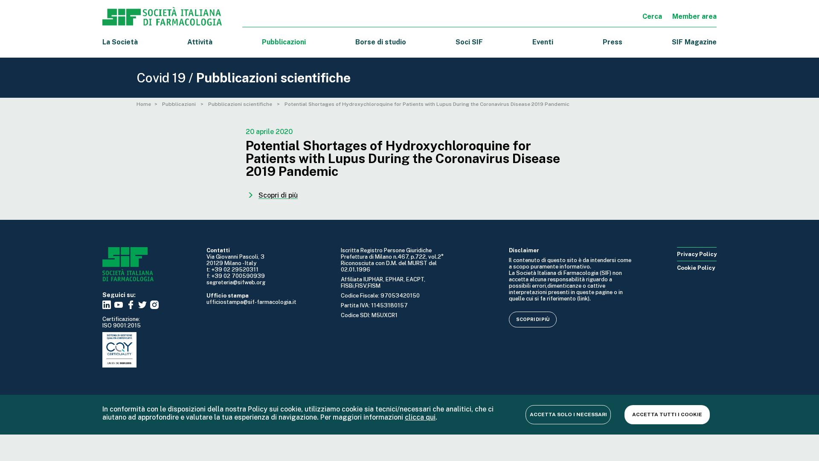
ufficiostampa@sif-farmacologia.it (251, 302)
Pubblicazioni (179, 104)
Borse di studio (380, 42)
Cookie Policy (696, 268)
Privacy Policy (697, 254)
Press (612, 42)
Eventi (542, 42)
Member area (694, 16)
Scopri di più (532, 319)
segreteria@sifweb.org (235, 282)
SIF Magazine (694, 42)
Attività (199, 42)
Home (143, 104)
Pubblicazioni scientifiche (240, 104)
